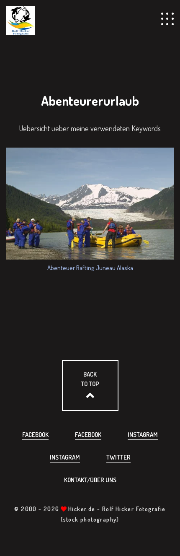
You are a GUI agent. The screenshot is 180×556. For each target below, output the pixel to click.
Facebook (35, 435)
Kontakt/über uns (90, 480)
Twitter (118, 457)
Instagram (143, 435)
